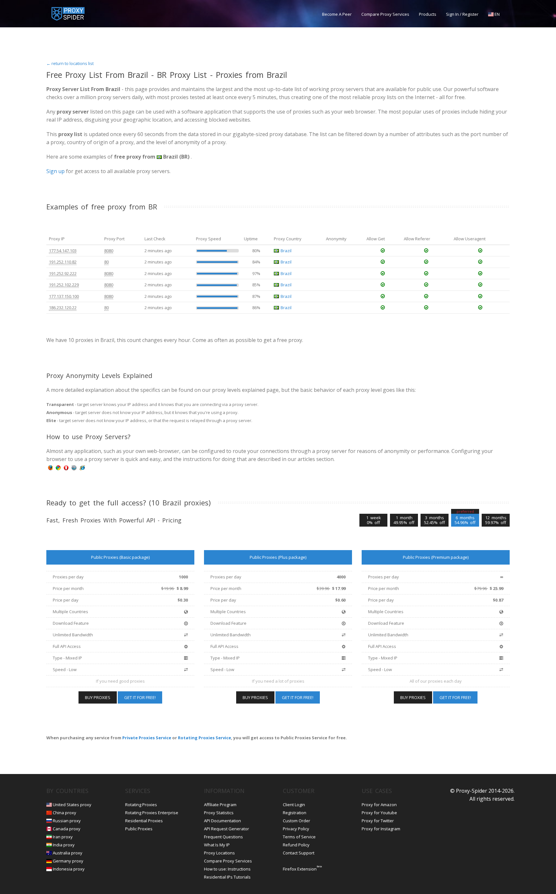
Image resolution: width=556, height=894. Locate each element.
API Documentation (222, 821)
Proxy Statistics (219, 813)
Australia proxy (67, 853)
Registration (294, 813)
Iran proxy (63, 837)
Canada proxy (66, 829)
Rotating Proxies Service (204, 738)
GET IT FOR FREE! (140, 697)
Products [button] (427, 14)
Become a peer (337, 14)
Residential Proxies (144, 821)
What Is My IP (217, 845)
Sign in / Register (462, 14)
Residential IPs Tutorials (227, 877)
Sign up (55, 171)
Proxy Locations (219, 853)
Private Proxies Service (146, 738)
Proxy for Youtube (379, 813)
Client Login (294, 804)
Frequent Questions (223, 837)
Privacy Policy (296, 829)
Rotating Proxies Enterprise (151, 813)
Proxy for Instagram (381, 829)
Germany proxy (68, 861)
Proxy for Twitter (378, 821)
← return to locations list (70, 63)
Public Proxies (139, 829)
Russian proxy (67, 821)
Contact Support (298, 853)
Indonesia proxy (69, 869)
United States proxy (72, 804)
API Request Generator (226, 829)
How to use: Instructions (227, 869)
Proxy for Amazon (379, 804)
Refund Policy (296, 845)
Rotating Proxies (141, 804)
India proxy (64, 845)
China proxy (64, 813)
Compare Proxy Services (385, 14)
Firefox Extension (300, 869)
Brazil (286, 250)
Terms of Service (299, 837)
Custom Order (296, 821)
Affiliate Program (220, 804)
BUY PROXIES (97, 697)
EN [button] (497, 14)
